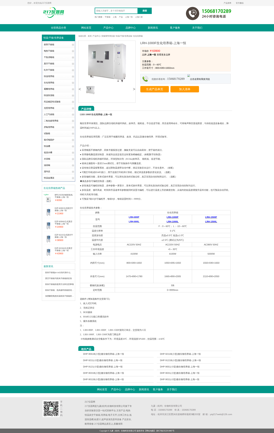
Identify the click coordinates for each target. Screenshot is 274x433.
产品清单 (227, 3)
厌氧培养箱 (49, 127)
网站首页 (86, 27)
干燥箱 (107, 17)
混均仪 (47, 171)
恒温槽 (47, 146)
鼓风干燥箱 (49, 44)
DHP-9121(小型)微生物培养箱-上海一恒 (103, 366)
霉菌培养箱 (49, 89)
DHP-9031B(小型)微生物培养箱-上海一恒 (103, 373)
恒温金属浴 (49, 178)
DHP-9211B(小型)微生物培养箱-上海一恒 (180, 354)
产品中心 (108, 27)
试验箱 (47, 133)
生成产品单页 (154, 89)
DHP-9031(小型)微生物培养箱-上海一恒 (179, 373)
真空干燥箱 (49, 63)
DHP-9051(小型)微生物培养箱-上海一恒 (179, 366)
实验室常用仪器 (108, 36)
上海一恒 (129, 17)
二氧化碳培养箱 (51, 121)
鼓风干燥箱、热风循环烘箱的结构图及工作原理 (65, 290)
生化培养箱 (49, 82)
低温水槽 (48, 152)
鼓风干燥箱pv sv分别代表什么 (58, 272)
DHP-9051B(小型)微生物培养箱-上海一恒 (103, 354)
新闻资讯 (153, 27)
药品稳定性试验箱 (52, 101)
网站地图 (150, 431)
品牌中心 (131, 27)
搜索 (145, 11)
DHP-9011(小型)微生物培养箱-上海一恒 (179, 379)
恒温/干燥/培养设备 (124, 36)
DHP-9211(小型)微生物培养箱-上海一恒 (102, 360)
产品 (121, 17)
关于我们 (197, 27)
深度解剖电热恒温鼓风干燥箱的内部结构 (62, 296)
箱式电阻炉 (49, 140)
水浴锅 (47, 159)
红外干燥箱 (49, 70)
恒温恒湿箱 (49, 95)
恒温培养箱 (49, 76)
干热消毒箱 (49, 57)
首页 (90, 36)
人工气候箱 (49, 114)
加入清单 (184, 89)
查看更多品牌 (163, 54)
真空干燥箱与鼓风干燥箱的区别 (58, 278)
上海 (115, 17)
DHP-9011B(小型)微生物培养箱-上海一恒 (103, 379)
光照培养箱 (49, 108)
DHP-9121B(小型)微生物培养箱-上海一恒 (180, 360)
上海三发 (139, 17)
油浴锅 (47, 165)
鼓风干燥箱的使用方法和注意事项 (59, 284)
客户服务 (175, 27)
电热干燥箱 (49, 51)
